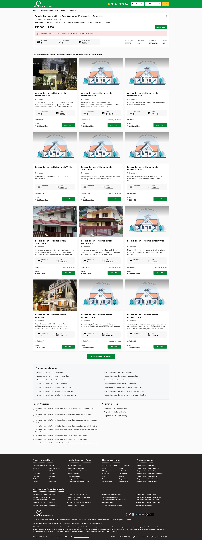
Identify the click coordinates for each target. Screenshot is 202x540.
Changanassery (107, 471)
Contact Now (160, 27)
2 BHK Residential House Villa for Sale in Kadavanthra (123, 387)
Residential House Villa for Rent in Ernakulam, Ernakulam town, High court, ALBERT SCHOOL (64, 415)
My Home (85, 523)
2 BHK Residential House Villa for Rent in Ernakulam (55, 391)
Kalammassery (124, 474)
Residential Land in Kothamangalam (114, 500)
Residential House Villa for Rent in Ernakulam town (50, 94)
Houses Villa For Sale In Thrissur (146, 494)
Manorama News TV (78, 520)
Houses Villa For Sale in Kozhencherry (148, 502)
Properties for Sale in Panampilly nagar (150, 474)
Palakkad (36, 476)
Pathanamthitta (54, 468)
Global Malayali (116, 520)
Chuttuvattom (91, 520)
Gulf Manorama (103, 520)
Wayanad (52, 479)
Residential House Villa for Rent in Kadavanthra (96, 242)
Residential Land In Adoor (75, 505)
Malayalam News (51, 520)
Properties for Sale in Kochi (146, 465)
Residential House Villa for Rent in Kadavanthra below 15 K (125, 395)
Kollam (51, 465)
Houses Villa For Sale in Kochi (77, 494)
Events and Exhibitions (72, 523)
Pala (103, 476)
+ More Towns (123, 482)
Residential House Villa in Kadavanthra (118, 372)
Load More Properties (100, 356)
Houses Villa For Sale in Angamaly (44, 500)
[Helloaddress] (42, 4)
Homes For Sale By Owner (41, 497)
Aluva (121, 468)
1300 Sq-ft (109, 262)
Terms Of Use (161, 537)
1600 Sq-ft (109, 188)
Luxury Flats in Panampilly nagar (78, 482)
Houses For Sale (72, 500)
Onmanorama (64, 520)
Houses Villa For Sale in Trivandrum (44, 494)
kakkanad (122, 471)
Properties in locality (115, 416)
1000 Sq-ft (63, 114)
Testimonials (58, 523)
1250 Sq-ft (109, 114)
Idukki (51, 471)
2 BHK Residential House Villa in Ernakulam (52, 384)
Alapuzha (36, 468)
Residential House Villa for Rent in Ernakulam (53, 380)
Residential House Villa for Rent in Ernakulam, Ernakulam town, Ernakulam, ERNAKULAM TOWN (66, 421)
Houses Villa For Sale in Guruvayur (147, 500)
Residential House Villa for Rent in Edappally (50, 316)
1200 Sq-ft (63, 188)
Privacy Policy (151, 537)
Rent (40, 10)
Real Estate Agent (108, 502)
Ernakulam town (124, 465)
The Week (127, 520)
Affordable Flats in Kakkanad (77, 471)
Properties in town (116, 412)
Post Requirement (153, 4)
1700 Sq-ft (155, 188)
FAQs (167, 537)
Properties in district (115, 408)
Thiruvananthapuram (40, 465)
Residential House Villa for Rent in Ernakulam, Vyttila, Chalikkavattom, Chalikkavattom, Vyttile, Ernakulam (66, 431)
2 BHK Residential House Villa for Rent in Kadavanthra (56, 395)
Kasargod (52, 482)
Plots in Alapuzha (73, 474)
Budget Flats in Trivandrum (76, 468)
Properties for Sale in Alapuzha (147, 479)
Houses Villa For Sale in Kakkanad (78, 497)
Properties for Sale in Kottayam (147, 471)
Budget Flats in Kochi (74, 465)
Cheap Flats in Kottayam (76, 479)
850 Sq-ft (155, 114)
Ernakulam (64, 10)
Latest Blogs (47, 523)
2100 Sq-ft (63, 262)
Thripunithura (123, 479)
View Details (68, 125)
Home (35, 10)
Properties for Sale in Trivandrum (148, 468)
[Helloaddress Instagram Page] (133, 514)
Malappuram (53, 476)
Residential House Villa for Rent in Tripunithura (96, 168)
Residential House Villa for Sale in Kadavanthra (121, 376)
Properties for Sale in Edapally (147, 476)
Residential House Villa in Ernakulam (50, 372)
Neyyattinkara (107, 482)
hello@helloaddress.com (110, 531)
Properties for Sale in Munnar (147, 482)
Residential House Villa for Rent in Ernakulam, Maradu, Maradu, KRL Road (61, 439)
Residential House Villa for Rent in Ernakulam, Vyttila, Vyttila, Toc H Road (61, 436)
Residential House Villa (51, 10)
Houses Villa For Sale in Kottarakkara (79, 502)
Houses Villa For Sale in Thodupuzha (45, 505)
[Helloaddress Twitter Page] (130, 514)
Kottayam (36, 471)
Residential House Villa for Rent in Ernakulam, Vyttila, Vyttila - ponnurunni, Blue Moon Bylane (65, 409)
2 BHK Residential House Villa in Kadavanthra (120, 384)
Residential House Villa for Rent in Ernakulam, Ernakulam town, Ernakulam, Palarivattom (66, 426)
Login (166, 4)
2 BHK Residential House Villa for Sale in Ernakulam (55, 387)
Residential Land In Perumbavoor (44, 502)
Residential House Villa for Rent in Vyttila (53, 167)
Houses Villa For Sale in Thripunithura (148, 497)
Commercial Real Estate (144, 505)
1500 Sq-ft (109, 335)
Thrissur (52, 474)
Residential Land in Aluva (110, 497)
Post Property (137, 4)
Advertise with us (96, 523)
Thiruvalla (105, 479)
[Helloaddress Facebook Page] (126, 514)
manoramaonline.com (81, 537)
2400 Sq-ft (64, 335)
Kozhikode (36, 479)
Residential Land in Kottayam (111, 494)
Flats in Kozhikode (74, 476)
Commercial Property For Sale (112, 505)
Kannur (35, 482)
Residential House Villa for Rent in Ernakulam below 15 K (124, 391)
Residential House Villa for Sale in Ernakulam (53, 376)
